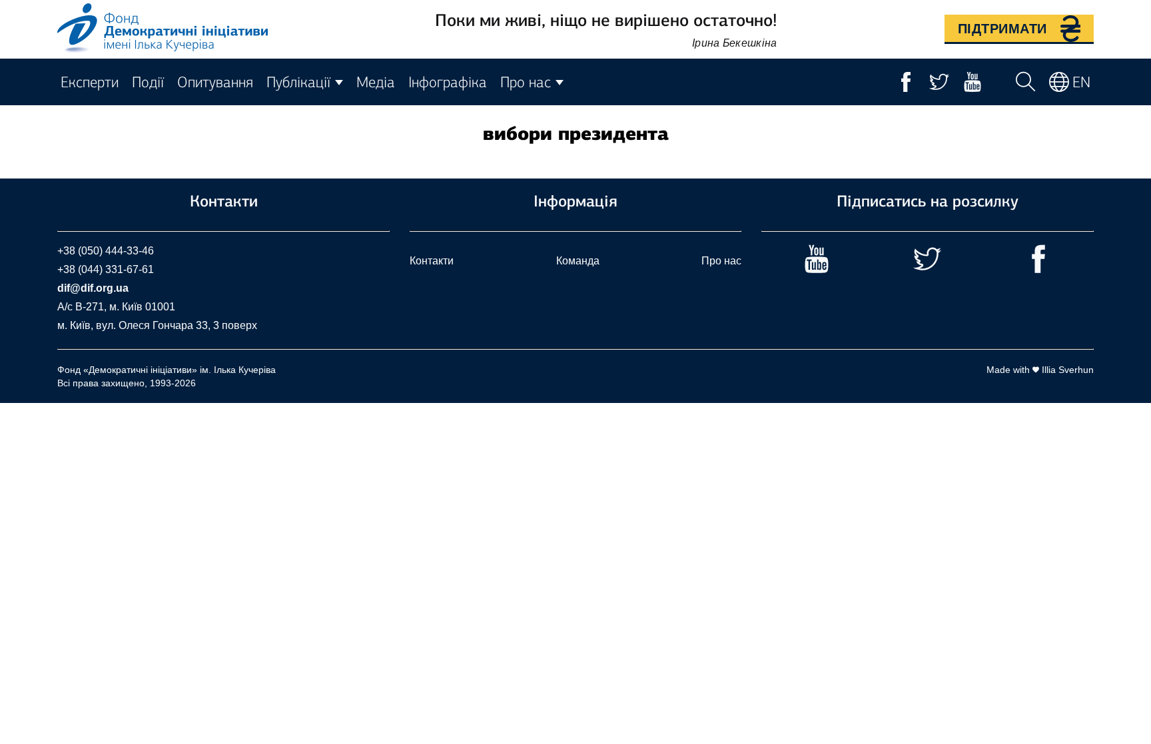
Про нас (721, 260)
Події (148, 82)
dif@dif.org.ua (93, 288)
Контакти (432, 260)
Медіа (375, 82)
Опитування (215, 82)
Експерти (90, 82)
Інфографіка (447, 82)
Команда (577, 260)
